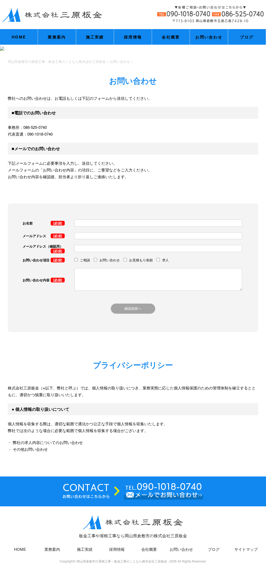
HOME (19, 37)
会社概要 (171, 37)
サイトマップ (246, 549)
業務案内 (57, 37)
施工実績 (95, 37)
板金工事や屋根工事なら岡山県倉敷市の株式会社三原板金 (133, 536)
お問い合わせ (208, 37)
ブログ (247, 37)
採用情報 (133, 37)
